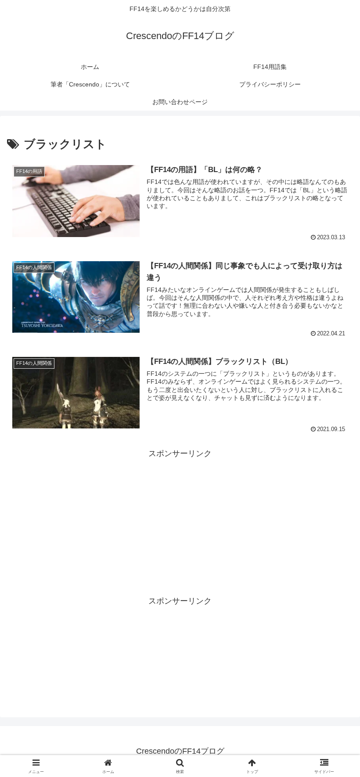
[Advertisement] (180, 501)
